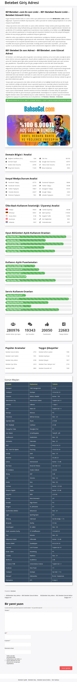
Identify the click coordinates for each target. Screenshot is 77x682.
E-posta (7, 640)
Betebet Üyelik (22, 680)
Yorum (7, 610)
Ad (6, 633)
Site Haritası (55, 680)
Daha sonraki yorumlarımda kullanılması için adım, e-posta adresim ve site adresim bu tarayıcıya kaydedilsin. (14, 659)
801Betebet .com (58, 18)
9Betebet (52, 97)
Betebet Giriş (32, 680)
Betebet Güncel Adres (44, 680)
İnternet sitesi (9, 648)
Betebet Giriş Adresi (22, 2)
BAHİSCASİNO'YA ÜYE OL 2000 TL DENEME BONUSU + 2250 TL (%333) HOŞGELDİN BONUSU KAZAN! (39, 100)
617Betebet (45, 97)
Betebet (13, 591)
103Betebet (59, 97)
